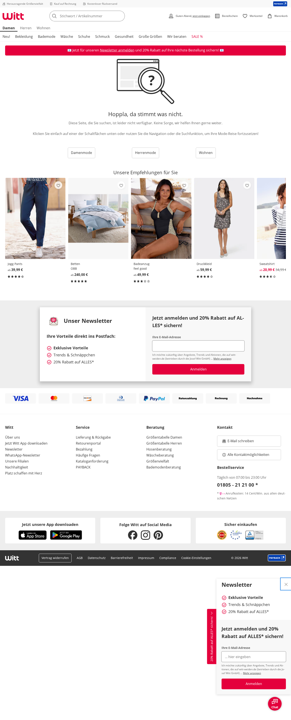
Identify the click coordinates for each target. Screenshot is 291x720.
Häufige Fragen (88, 455)
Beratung (155, 427)
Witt (9, 427)
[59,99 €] (224, 218)
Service (83, 427)
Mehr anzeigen (252, 673)
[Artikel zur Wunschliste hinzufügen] (58, 185)
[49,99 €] (161, 218)
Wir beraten (176, 36)
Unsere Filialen (17, 461)
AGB (80, 558)
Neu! (6, 36)
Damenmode (81, 152)
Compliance (167, 558)
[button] (281, 218)
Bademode (46, 36)
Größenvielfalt (157, 461)
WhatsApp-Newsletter (22, 455)
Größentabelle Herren (164, 443)
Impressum (146, 558)
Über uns (12, 437)
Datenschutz (97, 558)
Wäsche (67, 36)
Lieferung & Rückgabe (93, 437)
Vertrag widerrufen (55, 558)
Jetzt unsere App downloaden (50, 524)
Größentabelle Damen (164, 437)
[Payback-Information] (277, 558)
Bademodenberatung (163, 467)
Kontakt (225, 427)
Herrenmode (145, 152)
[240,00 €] (98, 218)
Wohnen (43, 28)
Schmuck (102, 36)
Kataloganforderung (92, 461)
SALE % (197, 36)
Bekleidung (24, 36)
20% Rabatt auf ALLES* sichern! (212, 638)
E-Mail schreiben (238, 442)
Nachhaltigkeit (16, 467)
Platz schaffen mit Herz (23, 473)
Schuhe (84, 36)
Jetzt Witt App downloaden (26, 443)
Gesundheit (124, 36)
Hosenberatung (159, 449)
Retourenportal (88, 443)
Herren (26, 28)
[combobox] (96, 16)
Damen (9, 28)
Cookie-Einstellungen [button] (196, 558)
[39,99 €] (35, 218)
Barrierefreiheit (122, 558)
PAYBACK (83, 467)
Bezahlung (84, 449)
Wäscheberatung (160, 455)
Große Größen (150, 36)
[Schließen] (286, 584)
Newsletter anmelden (117, 50)
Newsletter (14, 449)
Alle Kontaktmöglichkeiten (248, 454)
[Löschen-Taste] (120, 16)
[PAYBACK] (280, 3)
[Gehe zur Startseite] (13, 16)
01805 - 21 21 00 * (237, 484)
